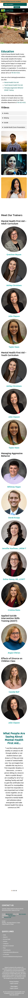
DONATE (17, 7)
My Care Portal (6, 939)
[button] (11, 890)
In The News (6, 954)
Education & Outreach (8, 945)
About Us (5, 937)
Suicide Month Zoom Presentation (14, 127)
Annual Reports (7, 950)
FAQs (4, 948)
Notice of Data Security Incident (11, 1)
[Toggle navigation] (23, 10)
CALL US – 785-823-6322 (7, 7)
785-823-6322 (15, 72)
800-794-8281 (22, 914)
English (12, 983)
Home (4, 935)
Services (5, 941)
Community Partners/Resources (10, 952)
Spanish (16, 983)
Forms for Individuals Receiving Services (12, 956)
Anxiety (6, 113)
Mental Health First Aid (11, 82)
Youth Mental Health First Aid (13, 85)
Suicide (6, 122)
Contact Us (5, 943)
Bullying (6, 118)
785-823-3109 (7, 917)
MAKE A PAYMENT (8, 4)
